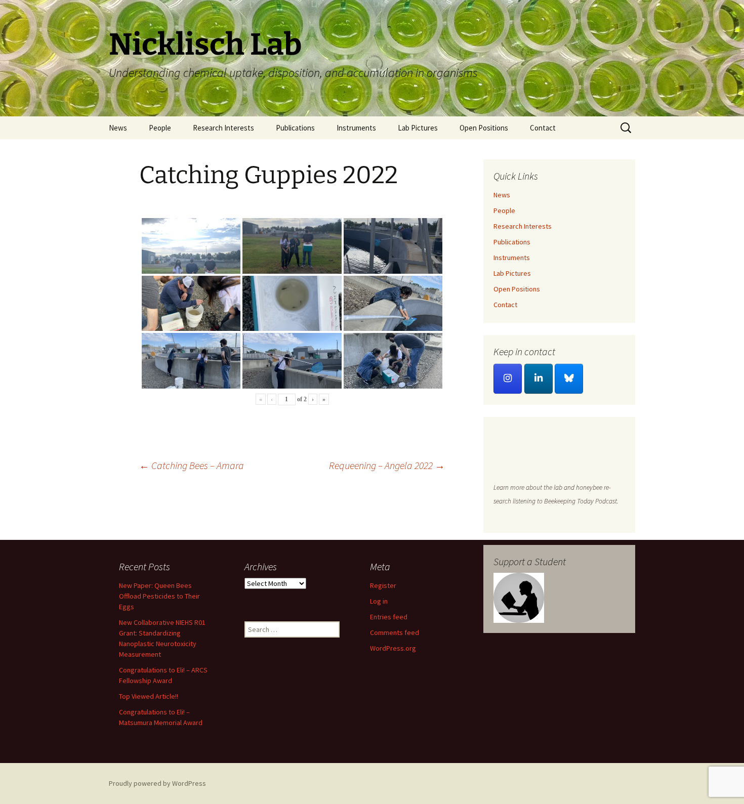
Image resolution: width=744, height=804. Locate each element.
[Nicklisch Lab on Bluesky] (569, 379)
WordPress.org (393, 648)
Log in (379, 601)
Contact (543, 128)
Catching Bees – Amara (191, 465)
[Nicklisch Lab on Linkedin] (538, 379)
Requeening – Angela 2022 (387, 465)
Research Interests (223, 128)
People (160, 128)
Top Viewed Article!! (148, 696)
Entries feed (388, 616)
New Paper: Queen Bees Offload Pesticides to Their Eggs (159, 596)
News (118, 128)
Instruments (356, 128)
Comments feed (394, 632)
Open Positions (484, 128)
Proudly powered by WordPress (157, 783)
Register (383, 585)
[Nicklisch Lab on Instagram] (507, 379)
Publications (295, 128)
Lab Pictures (418, 128)
